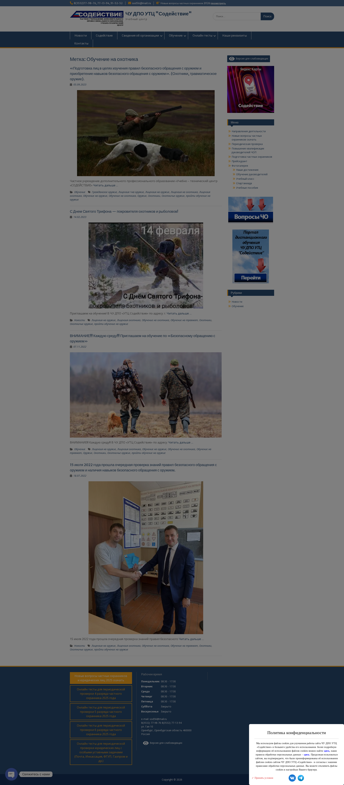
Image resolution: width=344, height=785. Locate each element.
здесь (326, 751)
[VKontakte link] (292, 778)
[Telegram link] (301, 778)
